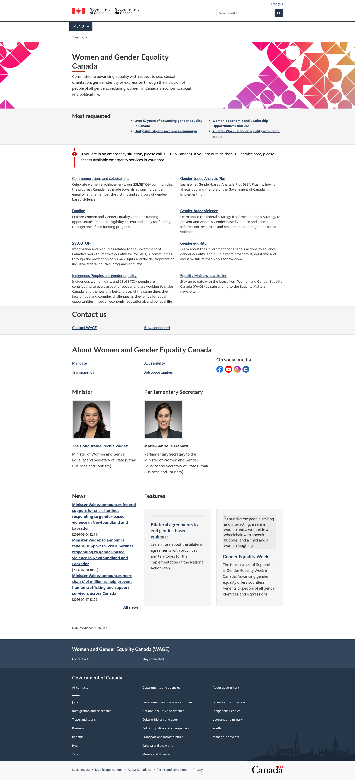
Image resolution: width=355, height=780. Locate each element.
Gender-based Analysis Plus (203, 178)
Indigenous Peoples (226, 711)
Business (78, 728)
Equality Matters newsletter (203, 275)
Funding (78, 211)
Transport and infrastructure (162, 737)
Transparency (83, 372)
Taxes (76, 754)
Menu (79, 26)
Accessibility (154, 363)
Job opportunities (158, 372)
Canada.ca (79, 37)
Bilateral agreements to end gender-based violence (174, 530)
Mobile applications (108, 770)
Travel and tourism (85, 720)
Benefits (78, 737)
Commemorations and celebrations (100, 178)
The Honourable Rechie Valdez (100, 446)
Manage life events (226, 737)
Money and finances (156, 754)
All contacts (80, 688)
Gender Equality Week (245, 556)
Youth (217, 728)
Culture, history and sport (160, 720)
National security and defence (163, 711)
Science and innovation (229, 702)
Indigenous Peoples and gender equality (104, 275)
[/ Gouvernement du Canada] (105, 11)
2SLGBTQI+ (81, 243)
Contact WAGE (84, 327)
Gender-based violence (199, 211)
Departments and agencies (161, 688)
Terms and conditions (172, 770)
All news (131, 607)
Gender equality (193, 243)
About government (226, 688)
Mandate (79, 363)
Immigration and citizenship (91, 711)
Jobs (75, 702)
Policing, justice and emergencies (165, 728)
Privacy (198, 770)
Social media (81, 770)
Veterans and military (228, 720)
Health (76, 746)
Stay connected (157, 327)
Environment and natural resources (167, 702)
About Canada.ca (139, 770)
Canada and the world (157, 746)
